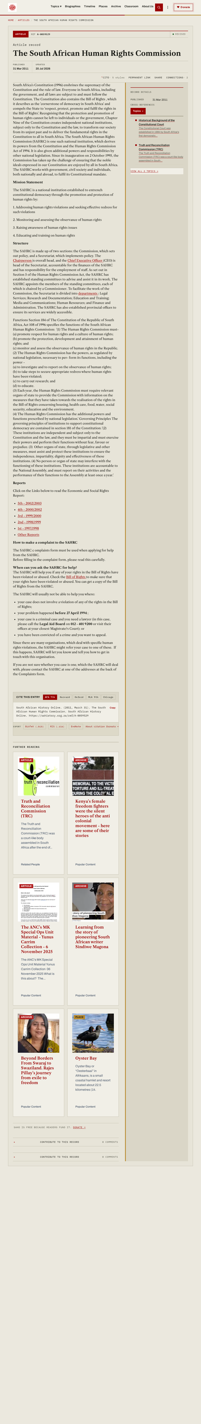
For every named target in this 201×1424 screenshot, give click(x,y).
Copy (112, 707)
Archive (116, 6)
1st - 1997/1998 (28, 528)
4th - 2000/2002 (30, 509)
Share (158, 77)
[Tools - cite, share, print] (167, 7)
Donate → (79, 1127)
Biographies (72, 6)
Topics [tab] (138, 111)
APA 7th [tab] (50, 697)
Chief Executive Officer (85, 260)
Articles (24, 20)
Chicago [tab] (108, 697)
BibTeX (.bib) (34, 726)
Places (103, 6)
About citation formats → (102, 726)
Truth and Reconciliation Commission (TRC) (35, 808)
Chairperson (22, 260)
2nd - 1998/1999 (29, 522)
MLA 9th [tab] (93, 697)
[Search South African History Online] (159, 7)
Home (11, 20)
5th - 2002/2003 (30, 503)
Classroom (131, 6)
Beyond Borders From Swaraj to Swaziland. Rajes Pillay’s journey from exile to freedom (37, 1070)
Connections (177, 77)
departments (88, 293)
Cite (113, 77)
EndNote (76, 726)
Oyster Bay (86, 1058)
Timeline (89, 6)
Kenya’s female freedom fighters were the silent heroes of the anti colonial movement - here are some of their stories (92, 818)
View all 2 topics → (144, 171)
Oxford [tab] (79, 697)
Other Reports (28, 535)
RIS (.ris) (57, 726)
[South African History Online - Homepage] (12, 7)
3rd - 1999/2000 (29, 516)
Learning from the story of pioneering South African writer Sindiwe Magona (92, 937)
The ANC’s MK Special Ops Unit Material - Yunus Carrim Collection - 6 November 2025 (37, 939)
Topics (56, 6)
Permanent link (139, 77)
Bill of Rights (76, 577)
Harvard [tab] (65, 697)
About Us (147, 6)
